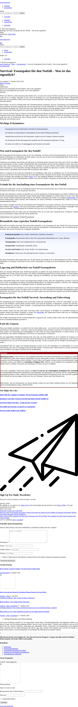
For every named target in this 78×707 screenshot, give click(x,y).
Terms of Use (25, 505)
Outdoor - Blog (5, 596)
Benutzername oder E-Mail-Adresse (11, 691)
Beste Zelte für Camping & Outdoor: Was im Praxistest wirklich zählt (24, 395)
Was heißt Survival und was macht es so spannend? (17, 407)
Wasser (30, 176)
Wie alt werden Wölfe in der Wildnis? (13, 410)
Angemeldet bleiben (8, 699)
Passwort (3, 695)
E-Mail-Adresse (5, 549)
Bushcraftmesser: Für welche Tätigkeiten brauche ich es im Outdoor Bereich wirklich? (24, 611)
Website (2, 553)
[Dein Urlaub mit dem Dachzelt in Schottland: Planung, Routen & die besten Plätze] (7, 588)
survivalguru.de (5, 2)
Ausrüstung (14, 606)
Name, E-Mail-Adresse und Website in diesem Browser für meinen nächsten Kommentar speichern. (34, 557)
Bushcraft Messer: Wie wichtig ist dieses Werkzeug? (15, 602)
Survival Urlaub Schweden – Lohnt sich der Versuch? (18, 403)
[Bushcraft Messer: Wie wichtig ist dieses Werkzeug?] (17, 598)
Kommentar (4, 542)
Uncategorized (4, 66)
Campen (15, 206)
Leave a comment (17, 520)
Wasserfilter (40, 312)
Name (2, 546)
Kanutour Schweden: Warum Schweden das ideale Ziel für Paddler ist (24, 399)
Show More (12, 34)
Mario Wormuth (5, 83)
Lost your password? (6, 706)
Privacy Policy (61, 505)
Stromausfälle (70, 197)
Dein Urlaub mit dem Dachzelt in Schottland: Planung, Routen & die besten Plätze (23, 592)
